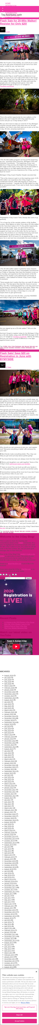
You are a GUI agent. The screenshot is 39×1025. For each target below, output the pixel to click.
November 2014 (10, 961)
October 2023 (9, 745)
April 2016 (7, 926)
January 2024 (8, 739)
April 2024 (7, 732)
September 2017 (10, 892)
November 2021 (10, 792)
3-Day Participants (16, 346)
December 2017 (10, 885)
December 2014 (10, 959)
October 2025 (9, 696)
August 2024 (8, 724)
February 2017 (9, 906)
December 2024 (10, 716)
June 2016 (7, 922)
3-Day (9, 346)
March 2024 (8, 735)
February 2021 (9, 810)
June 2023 (7, 753)
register (23, 347)
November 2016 (10, 912)
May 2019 (7, 851)
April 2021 (7, 806)
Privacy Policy (25, 1002)
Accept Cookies (19, 1021)
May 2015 (7, 949)
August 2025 (8, 700)
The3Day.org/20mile (7, 86)
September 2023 (10, 747)
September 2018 (10, 867)
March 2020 (8, 830)
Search (2, 578)
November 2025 (10, 694)
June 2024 (7, 728)
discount (27, 346)
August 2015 (8, 943)
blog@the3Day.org (14, 563)
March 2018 (8, 879)
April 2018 (7, 877)
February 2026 (9, 688)
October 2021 (9, 794)
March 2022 (8, 783)
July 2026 (7, 677)
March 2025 (8, 710)
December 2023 (10, 741)
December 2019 (10, 836)
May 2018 (7, 875)
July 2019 (7, 847)
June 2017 (7, 898)
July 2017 (7, 896)
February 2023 (9, 761)
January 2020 (8, 834)
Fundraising (11, 13)
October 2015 (9, 938)
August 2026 (8, 675)
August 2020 (8, 822)
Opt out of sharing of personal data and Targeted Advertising (19, 1008)
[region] (19, 997)
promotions (17, 347)
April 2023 (7, 757)
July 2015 (7, 945)
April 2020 (7, 828)
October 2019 (9, 841)
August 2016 (8, 918)
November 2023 (10, 743)
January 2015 (8, 957)
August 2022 (8, 773)
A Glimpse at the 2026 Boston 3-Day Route (19, 622)
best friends (6, 531)
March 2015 (8, 953)
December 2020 (10, 814)
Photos (8, 10)
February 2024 (9, 737)
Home (8, 3)
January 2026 (8, 690)
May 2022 (7, 779)
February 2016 (9, 930)
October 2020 (9, 818)
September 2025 (10, 698)
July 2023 (7, 751)
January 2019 (8, 859)
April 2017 (7, 902)
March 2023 (8, 759)
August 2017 (8, 894)
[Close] (36, 971)
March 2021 (8, 808)
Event (8, 8)
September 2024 (10, 722)
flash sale (32, 346)
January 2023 (8, 763)
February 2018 (9, 881)
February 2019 (9, 857)
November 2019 (10, 839)
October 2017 (9, 889)
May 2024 (7, 730)
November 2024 (10, 718)
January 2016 (8, 932)
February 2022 (9, 785)
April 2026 (7, 684)
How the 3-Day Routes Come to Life (17, 624)
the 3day (11, 532)
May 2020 (7, 826)
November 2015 (10, 936)
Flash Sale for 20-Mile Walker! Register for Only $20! (18, 22)
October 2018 (9, 865)
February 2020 (9, 832)
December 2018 (10, 861)
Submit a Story (12, 17)
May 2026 (7, 682)
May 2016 (7, 924)
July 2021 (7, 800)
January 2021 (8, 812)
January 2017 (8, 908)
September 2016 (10, 916)
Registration (29, 347)
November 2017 (10, 887)
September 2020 (10, 820)
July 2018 (7, 871)
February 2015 (9, 955)
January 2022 (8, 788)
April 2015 (7, 951)
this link (2, 528)
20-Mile (5, 346)
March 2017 (8, 904)
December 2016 (10, 910)
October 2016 (9, 914)
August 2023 (8, 749)
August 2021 (8, 798)
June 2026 (7, 679)
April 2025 (7, 708)
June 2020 (7, 824)
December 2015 (10, 934)
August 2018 (8, 869)
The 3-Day (5, 532)
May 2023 (7, 755)
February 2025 (9, 712)
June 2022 (7, 777)
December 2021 (10, 790)
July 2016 (7, 920)
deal (23, 346)
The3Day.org (26, 569)
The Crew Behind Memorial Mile (15, 628)
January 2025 (8, 714)
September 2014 (10, 965)
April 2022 (7, 781)
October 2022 (9, 769)
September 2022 (10, 771)
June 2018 (7, 873)
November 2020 (10, 816)
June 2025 (7, 704)
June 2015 (7, 947)
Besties (12, 531)
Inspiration (10, 6)
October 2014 (9, 963)
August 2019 (8, 845)
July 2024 (7, 726)
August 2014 (8, 967)
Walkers (2, 349)
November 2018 (10, 863)
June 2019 (7, 849)
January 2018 (8, 883)
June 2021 (7, 802)
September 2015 (10, 940)
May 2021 (7, 804)
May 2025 (7, 706)
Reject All (19, 1015)
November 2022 (10, 767)
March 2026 (8, 686)
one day (6, 347)
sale (34, 347)
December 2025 (10, 692)
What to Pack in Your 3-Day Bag (15, 626)
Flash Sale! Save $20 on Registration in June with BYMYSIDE (15, 356)
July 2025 (7, 702)
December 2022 (10, 765)
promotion (11, 347)
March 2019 (8, 855)
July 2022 (7, 775)
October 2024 (9, 720)
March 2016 (8, 928)
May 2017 (7, 900)
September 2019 (10, 843)
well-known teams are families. (19, 464)
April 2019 (7, 853)
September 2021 (10, 796)
